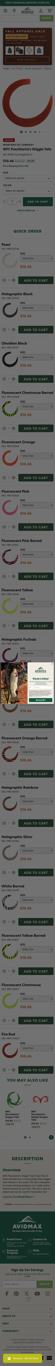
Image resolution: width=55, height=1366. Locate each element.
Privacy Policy (35, 696)
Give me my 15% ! (41, 700)
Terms (40, 696)
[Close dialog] (52, 664)
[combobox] (31, 687)
